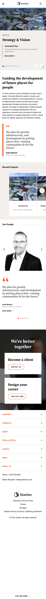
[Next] (42, 190)
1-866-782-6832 (14, 475)
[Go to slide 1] (18, 318)
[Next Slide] (41, 66)
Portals (23, 504)
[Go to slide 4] (25, 318)
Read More (7, 311)
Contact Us (16, 367)
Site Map (22, 508)
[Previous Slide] (35, 66)
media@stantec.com (24, 480)
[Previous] (4, 249)
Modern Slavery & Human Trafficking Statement (23, 511)
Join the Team (17, 396)
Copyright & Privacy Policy (23, 501)
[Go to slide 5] (27, 318)
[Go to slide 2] (20, 318)
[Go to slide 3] (23, 318)
